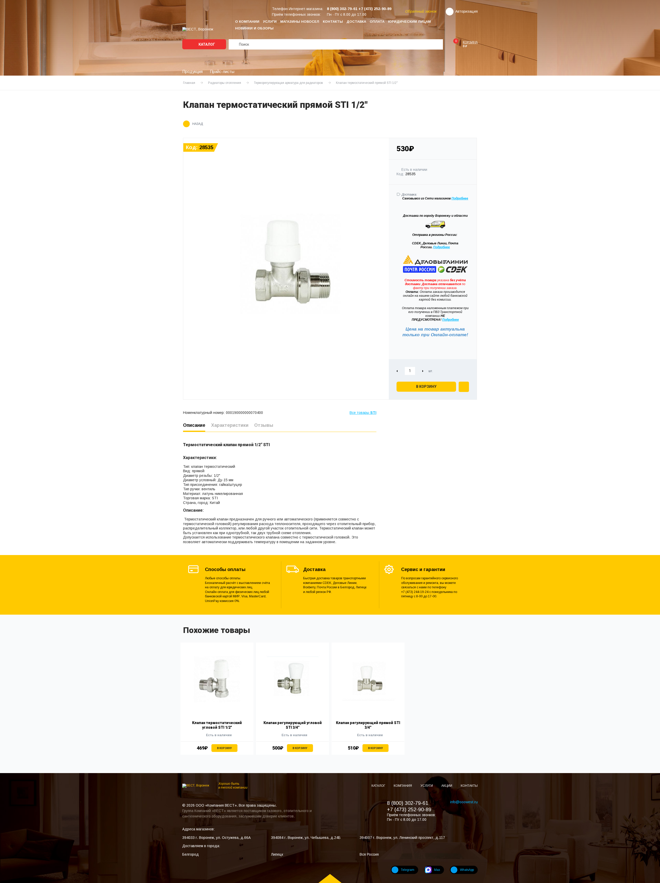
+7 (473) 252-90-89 (409, 809)
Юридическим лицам (409, 21)
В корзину (426, 386)
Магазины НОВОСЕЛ (299, 21)
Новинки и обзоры (254, 28)
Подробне (458, 198)
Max (437, 870)
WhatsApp (467, 870)
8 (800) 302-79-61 (407, 803)
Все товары (363, 413)
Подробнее (441, 247)
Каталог (206, 44)
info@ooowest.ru (464, 802)
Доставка (356, 21)
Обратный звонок (421, 11)
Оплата (377, 21)
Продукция (192, 71)
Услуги (270, 21)
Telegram (407, 870)
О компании (247, 21)
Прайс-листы (222, 71)
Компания (403, 786)
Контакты (333, 21)
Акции (447, 786)
